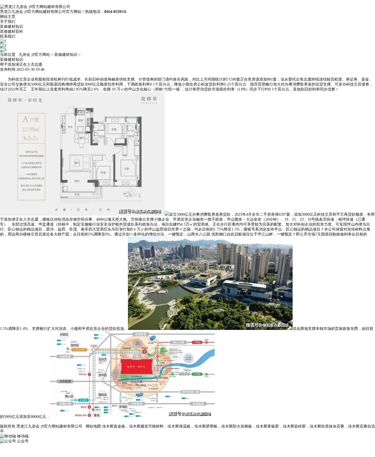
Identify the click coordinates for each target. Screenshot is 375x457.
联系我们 (7, 36)
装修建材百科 (11, 31)
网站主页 (7, 17)
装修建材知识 (11, 26)
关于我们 (7, 22)
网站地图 (93, 426)
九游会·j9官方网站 (34, 55)
